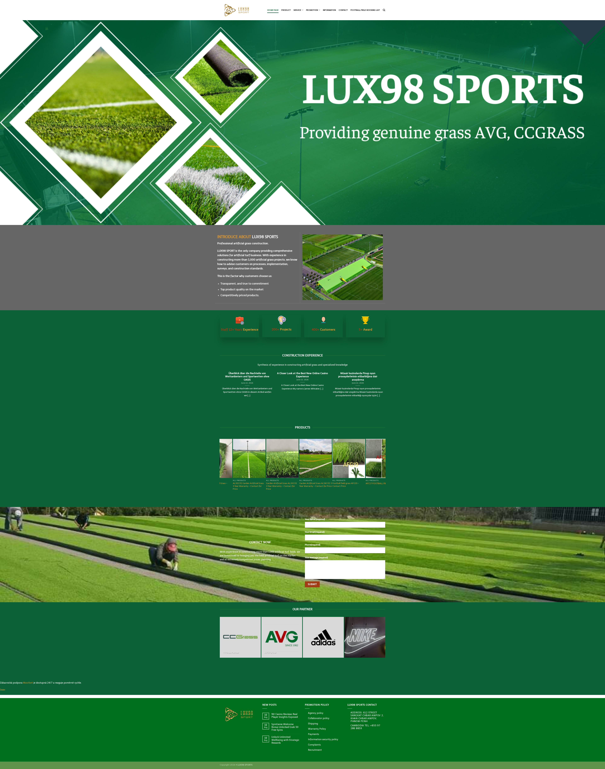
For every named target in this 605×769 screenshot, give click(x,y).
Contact (343, 10)
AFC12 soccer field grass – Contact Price (320, 484)
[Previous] (16, 122)
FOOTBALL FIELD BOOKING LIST (365, 10)
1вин (2, 689)
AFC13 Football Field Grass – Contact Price (288, 484)
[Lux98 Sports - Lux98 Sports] (241, 10)
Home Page (273, 10)
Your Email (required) (315, 532)
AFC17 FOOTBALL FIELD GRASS (224, 483)
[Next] (589, 122)
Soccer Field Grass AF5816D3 (355, 483)
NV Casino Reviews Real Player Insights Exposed (284, 715)
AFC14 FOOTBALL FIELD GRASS (257, 483)
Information (329, 10)
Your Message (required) (316, 557)
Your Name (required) (315, 519)
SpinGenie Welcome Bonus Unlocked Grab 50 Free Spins (284, 727)
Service (297, 10)
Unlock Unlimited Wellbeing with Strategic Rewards (285, 740)
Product (286, 10)
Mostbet (28, 682)
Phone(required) (312, 544)
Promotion (312, 10)
